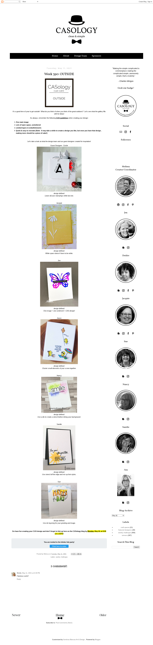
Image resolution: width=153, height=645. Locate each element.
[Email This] (72, 554)
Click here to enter (59, 546)
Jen (59, 260)
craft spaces (125, 527)
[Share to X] (76, 554)
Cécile (65, 145)
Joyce (59, 318)
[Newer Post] (16, 615)
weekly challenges (62, 557)
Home (55, 55)
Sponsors (96, 55)
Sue (59, 482)
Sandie (59, 424)
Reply (19, 579)
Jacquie (59, 203)
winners (124, 535)
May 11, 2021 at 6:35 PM (31, 573)
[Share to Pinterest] (80, 554)
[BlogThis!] (74, 554)
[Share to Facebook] (78, 554)
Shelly (19, 573)
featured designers (125, 530)
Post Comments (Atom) (64, 623)
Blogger (97, 639)
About (66, 55)
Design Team (80, 55)
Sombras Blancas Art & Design (74, 639)
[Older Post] (103, 615)
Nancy (59, 376)
